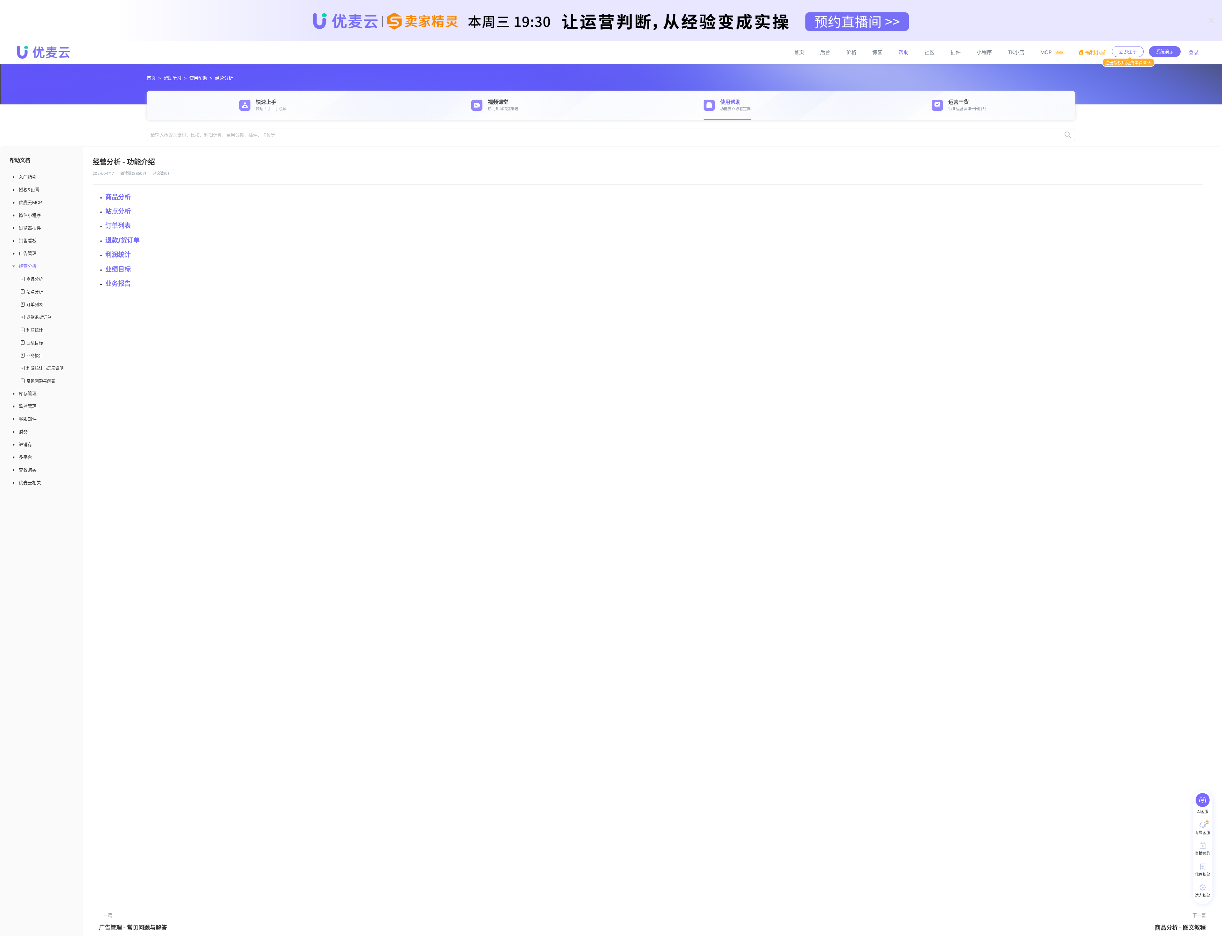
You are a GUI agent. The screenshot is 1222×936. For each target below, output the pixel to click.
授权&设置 (29, 189)
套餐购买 (28, 469)
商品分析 (34, 278)
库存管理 (28, 393)
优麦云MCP (30, 202)
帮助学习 (172, 78)
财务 (23, 431)
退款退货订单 (38, 317)
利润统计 (34, 329)
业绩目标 (34, 342)
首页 (151, 78)
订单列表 (34, 304)
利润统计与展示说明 (45, 368)
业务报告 (34, 355)
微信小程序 (30, 215)
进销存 (25, 444)
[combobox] (611, 135)
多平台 (25, 457)
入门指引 (28, 177)
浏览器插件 (30, 227)
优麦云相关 (30, 482)
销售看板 (28, 240)
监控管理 (28, 406)
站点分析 (34, 291)
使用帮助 (198, 78)
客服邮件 (28, 419)
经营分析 (224, 78)
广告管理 (28, 253)
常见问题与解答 (40, 380)
